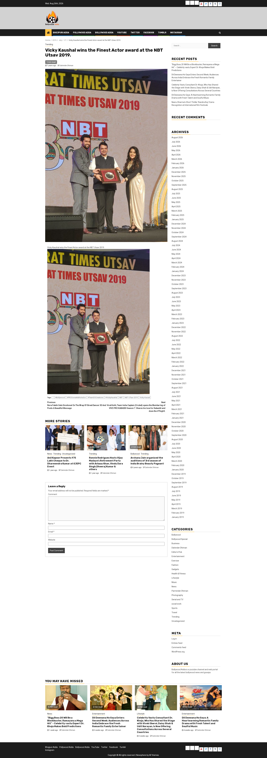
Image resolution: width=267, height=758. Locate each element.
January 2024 (178, 271)
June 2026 (176, 146)
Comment (52, 494)
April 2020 (176, 457)
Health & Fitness (179, 574)
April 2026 (176, 155)
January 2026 (178, 168)
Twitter (135, 32)
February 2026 (178, 163)
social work (176, 604)
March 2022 (177, 357)
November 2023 (179, 280)
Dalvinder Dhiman (66, 66)
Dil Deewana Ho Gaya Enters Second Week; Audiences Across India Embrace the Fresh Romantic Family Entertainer (195, 77)
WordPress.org (178, 652)
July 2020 (176, 444)
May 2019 (176, 500)
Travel (174, 612)
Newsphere (141, 755)
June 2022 (176, 344)
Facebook (149, 32)
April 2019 (176, 504)
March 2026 (177, 159)
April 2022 (176, 353)
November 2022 (179, 332)
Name (51, 524)
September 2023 (179, 288)
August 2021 (177, 388)
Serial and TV (177, 599)
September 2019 (179, 482)
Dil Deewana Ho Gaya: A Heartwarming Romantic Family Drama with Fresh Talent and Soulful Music (200, 722)
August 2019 (177, 487)
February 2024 (178, 267)
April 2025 (176, 206)
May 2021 (176, 401)
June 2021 (176, 396)
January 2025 (178, 219)
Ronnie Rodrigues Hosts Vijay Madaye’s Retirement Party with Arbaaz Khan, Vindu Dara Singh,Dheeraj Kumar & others (106, 463)
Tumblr (162, 32)
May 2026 (176, 150)
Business (176, 543)
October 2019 (178, 478)
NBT (121, 397)
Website (51, 540)
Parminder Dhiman (180, 591)
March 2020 (177, 461)
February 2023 (178, 319)
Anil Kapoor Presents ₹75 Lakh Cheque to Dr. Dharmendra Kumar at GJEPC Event (64, 462)
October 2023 (178, 284)
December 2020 (179, 422)
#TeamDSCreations (95, 397)
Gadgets (175, 569)
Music (174, 582)
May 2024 (176, 254)
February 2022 (178, 362)
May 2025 (176, 202)
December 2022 (179, 327)
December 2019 (179, 474)
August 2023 (177, 293)
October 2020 (178, 431)
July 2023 (176, 297)
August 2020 (177, 439)
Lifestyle (175, 578)
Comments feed (179, 647)
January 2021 (178, 418)
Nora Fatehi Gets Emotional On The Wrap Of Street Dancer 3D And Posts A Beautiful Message (76, 405)
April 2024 (176, 258)
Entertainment (178, 556)
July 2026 (176, 142)
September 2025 (179, 185)
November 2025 (179, 176)
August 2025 (177, 189)
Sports (174, 608)
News (49, 454)
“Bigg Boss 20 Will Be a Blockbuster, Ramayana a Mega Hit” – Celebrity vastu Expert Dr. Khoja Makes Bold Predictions (195, 67)
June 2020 (176, 448)
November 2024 (179, 228)
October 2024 (178, 232)
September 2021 (179, 383)
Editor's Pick (177, 552)
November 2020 (179, 426)
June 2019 (176, 495)
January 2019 (178, 517)
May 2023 (176, 306)
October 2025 (178, 181)
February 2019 (178, 513)
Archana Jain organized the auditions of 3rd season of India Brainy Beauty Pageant (147, 460)
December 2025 (179, 172)
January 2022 (178, 366)
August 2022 (177, 336)
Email (51, 532)
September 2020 (179, 435)
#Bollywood (60, 397)
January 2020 (178, 470)
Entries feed (177, 643)
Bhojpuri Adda (61, 32)
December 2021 (179, 370)
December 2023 (179, 275)
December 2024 (179, 224)
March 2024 (177, 262)
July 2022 (176, 340)
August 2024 (177, 241)
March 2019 (177, 508)
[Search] (220, 32)
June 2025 (176, 198)
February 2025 (178, 215)
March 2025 (177, 211)
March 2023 (177, 314)
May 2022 (176, 349)
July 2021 (176, 392)
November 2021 (179, 375)
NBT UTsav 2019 (131, 397)
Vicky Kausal (145, 397)
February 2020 (178, 465)
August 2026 (177, 137)
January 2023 (178, 323)
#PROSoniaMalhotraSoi (76, 397)
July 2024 (176, 245)
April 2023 (176, 310)
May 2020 (176, 452)
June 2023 (176, 301)
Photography (177, 595)
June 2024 (176, 250)
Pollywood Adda (82, 32)
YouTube (122, 32)
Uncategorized (68, 454)
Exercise (175, 561)
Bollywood (135, 454)
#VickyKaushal (111, 397)
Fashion (175, 565)
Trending (49, 44)
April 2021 (176, 405)
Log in (174, 639)
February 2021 (178, 413)
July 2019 (176, 491)
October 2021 (178, 379)
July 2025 (176, 193)
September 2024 (179, 237)
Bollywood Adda (104, 32)
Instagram (176, 32)
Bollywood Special (179, 539)
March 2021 (177, 409)
